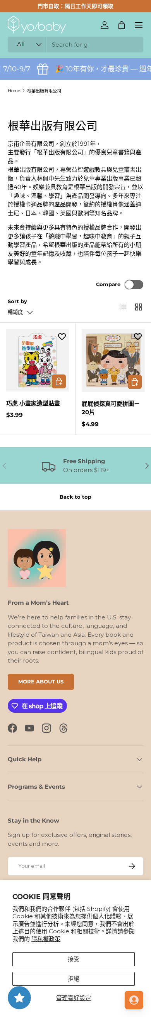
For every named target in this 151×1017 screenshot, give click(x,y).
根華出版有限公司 (44, 91)
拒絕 (73, 978)
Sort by (17, 301)
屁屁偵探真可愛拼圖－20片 (111, 408)
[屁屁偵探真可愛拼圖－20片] (113, 360)
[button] (121, 25)
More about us (40, 681)
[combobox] (75, 44)
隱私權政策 (45, 939)
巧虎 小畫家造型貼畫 (33, 403)
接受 (73, 959)
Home (14, 90)
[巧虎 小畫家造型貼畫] (37, 360)
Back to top (75, 497)
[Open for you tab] (134, 1000)
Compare (108, 284)
